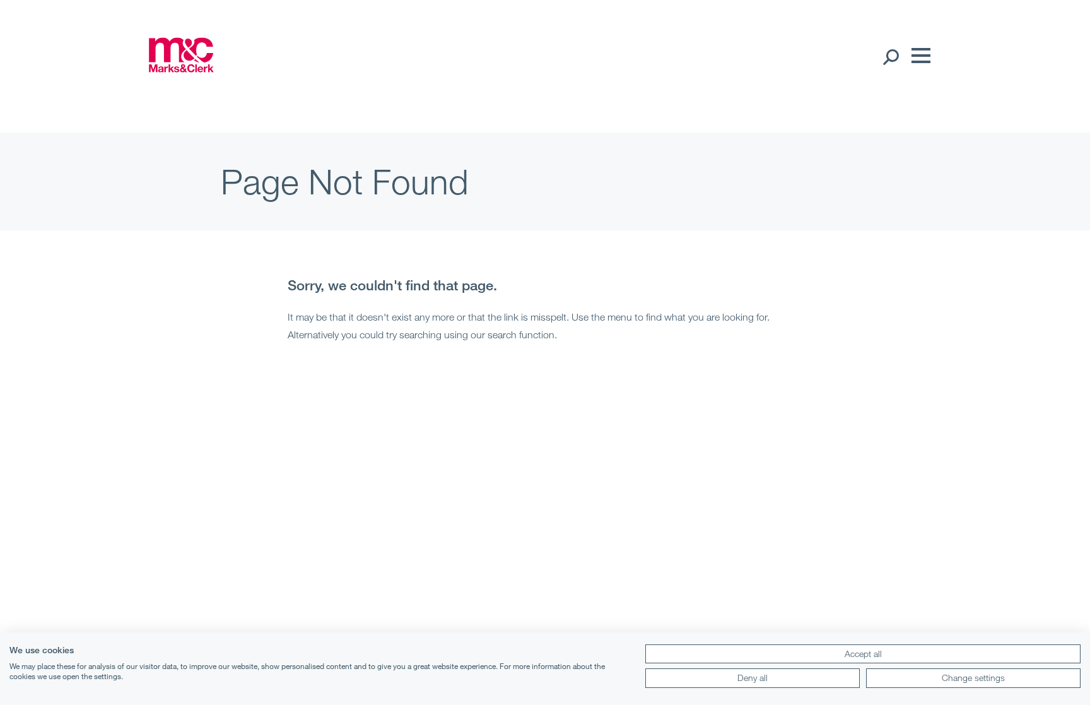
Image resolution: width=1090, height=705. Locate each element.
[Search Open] (890, 56)
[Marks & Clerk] (181, 68)
